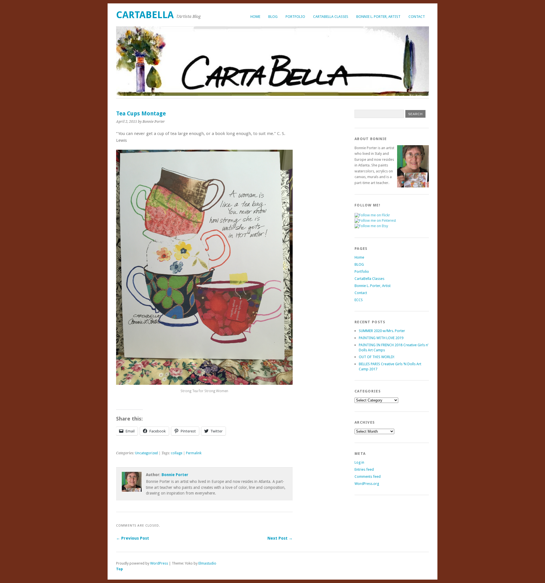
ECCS (359, 300)
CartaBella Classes (330, 16)
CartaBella (145, 14)
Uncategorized (146, 453)
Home (255, 16)
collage (176, 453)
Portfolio (295, 16)
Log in (359, 462)
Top (119, 569)
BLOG (273, 16)
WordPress (159, 563)
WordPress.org (367, 483)
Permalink (194, 453)
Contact (416, 16)
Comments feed (368, 476)
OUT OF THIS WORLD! (376, 357)
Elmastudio (207, 563)
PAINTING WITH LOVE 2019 (381, 338)
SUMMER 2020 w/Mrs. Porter (382, 331)
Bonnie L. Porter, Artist (378, 16)
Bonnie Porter (175, 474)
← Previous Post (132, 538)
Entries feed (364, 469)
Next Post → (280, 538)
